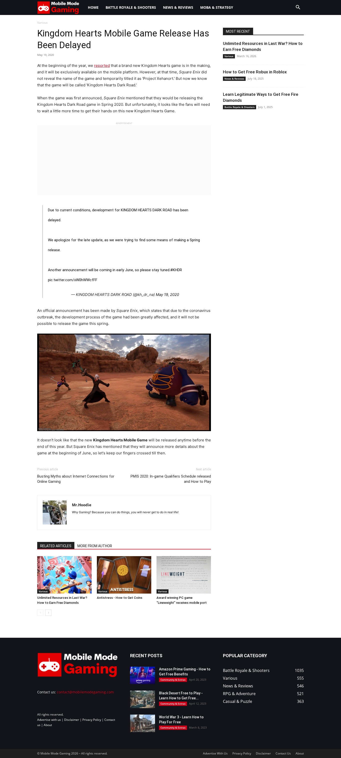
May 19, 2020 (167, 294)
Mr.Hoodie (81, 504)
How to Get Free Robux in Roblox (255, 71)
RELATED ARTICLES (55, 546)
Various (43, 591)
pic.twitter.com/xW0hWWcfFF (72, 280)
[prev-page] (40, 613)
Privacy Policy (91, 720)
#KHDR (176, 270)
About (48, 725)
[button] (298, 7)
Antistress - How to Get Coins (119, 598)
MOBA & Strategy (216, 7)
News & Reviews (178, 7)
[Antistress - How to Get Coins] (124, 575)
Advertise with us (49, 720)
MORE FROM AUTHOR (94, 546)
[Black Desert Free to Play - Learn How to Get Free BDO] (142, 699)
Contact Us (283, 753)
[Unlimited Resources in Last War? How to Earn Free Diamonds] (64, 575)
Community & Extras (173, 679)
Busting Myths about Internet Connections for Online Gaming (75, 479)
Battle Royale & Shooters (131, 7)
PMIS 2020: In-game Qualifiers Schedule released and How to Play (171, 479)
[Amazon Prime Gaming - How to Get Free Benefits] (142, 675)
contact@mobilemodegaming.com (85, 692)
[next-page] (48, 613)
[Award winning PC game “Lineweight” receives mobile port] (184, 575)
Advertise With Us (215, 753)
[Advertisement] (124, 160)
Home (93, 7)
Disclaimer (71, 720)
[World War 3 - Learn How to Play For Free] (142, 723)
